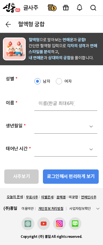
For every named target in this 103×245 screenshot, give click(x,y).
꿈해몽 (61, 197)
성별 (11, 79)
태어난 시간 (18, 148)
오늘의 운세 (15, 197)
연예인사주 (88, 197)
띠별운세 (47, 197)
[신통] (10, 8)
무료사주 (32, 197)
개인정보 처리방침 (51, 208)
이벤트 (66, 8)
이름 (11, 103)
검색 (93, 8)
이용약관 (27, 208)
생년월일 (16, 126)
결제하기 (52, 8)
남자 (46, 81)
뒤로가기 (8, 24)
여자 (68, 81)
